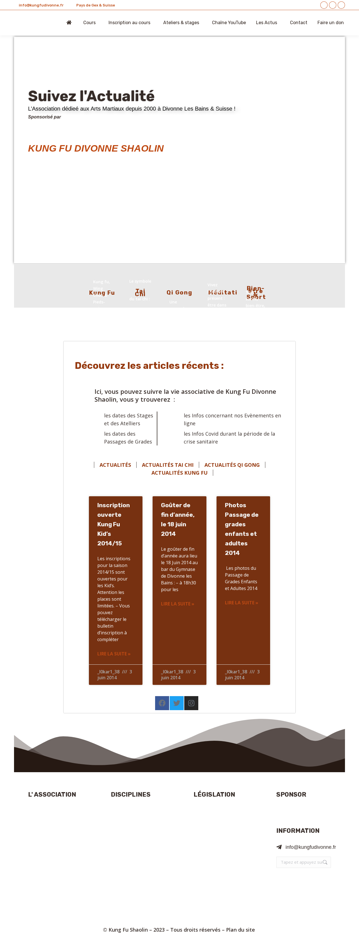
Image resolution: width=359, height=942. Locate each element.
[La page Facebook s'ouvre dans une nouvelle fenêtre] (324, 5)
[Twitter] (177, 703)
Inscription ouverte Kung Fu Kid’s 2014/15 (113, 524)
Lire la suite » (114, 654)
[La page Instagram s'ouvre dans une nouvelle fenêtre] (341, 5)
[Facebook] (162, 703)
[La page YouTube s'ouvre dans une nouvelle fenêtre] (332, 5)
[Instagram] (191, 703)
